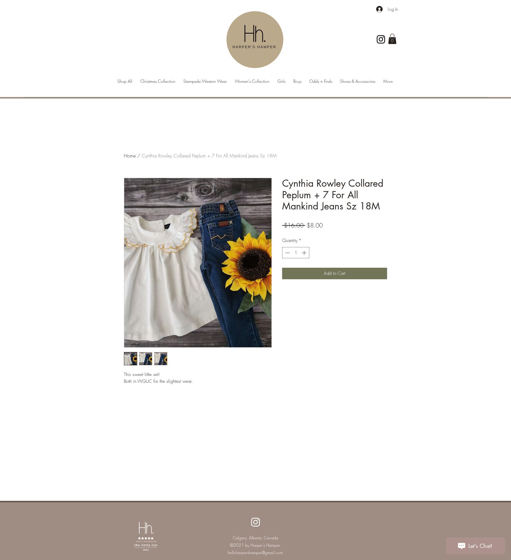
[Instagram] (381, 39)
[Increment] (305, 252)
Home (130, 155)
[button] (392, 39)
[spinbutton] (296, 252)
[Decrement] (287, 252)
